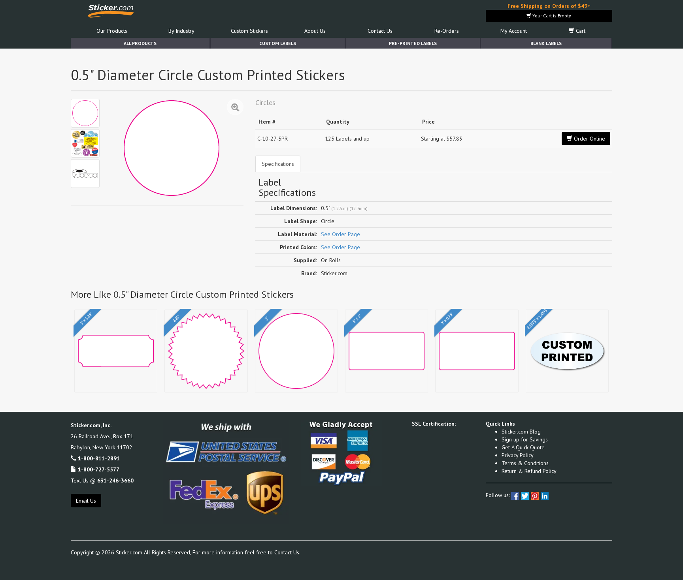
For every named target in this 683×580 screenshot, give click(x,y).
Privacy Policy (518, 455)
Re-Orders (446, 30)
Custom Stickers (249, 30)
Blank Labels (546, 43)
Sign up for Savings (525, 439)
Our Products (111, 30)
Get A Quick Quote (523, 447)
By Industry (181, 30)
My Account (513, 30)
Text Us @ (102, 480)
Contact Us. (287, 552)
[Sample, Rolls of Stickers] (85, 173)
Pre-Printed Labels (413, 43)
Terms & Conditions (525, 463)
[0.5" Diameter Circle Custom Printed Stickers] (85, 113)
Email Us (86, 500)
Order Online (588, 138)
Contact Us (380, 30)
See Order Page (340, 234)
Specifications (278, 163)
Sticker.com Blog (521, 431)
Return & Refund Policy (529, 471)
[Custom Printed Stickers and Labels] (85, 143)
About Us (315, 30)
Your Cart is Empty (551, 16)
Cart (579, 30)
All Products (140, 43)
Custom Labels (277, 43)
